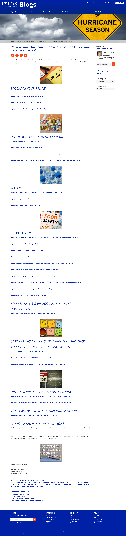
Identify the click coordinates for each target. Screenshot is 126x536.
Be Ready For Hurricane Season (29, 482)
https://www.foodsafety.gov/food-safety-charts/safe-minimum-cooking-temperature (35, 289)
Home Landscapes (51, 519)
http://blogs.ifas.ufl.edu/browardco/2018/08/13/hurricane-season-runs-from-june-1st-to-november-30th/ (41, 402)
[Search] (78, 3)
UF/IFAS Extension (38, 480)
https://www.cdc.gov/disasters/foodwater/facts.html (26, 205)
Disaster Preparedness (57, 482)
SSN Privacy (97, 517)
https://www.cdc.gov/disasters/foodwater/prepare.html (27, 199)
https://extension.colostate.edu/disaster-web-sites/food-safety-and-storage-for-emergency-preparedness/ (42, 263)
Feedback (72, 517)
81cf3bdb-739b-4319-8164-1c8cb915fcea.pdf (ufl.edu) (27, 96)
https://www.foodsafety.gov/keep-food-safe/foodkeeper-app (28, 295)
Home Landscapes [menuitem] (48, 12)
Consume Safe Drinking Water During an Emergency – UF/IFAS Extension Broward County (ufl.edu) (38, 192)
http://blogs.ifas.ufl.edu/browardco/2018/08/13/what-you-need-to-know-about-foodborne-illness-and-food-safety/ (44, 237)
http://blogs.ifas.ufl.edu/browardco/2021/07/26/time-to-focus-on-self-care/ (33, 357)
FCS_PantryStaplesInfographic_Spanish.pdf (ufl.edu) (26, 102)
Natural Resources (51, 517)
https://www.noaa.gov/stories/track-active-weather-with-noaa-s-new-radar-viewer (34, 415)
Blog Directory (97, 3)
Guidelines (73, 523)
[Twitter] (12, 522)
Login (71, 526)
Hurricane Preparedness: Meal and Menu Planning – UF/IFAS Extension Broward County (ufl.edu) (37, 154)
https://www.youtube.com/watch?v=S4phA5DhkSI (25, 244)
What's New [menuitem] (99, 12)
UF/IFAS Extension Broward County (24, 41)
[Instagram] (23, 522)
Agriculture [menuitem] (15, 12)
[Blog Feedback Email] (20, 522)
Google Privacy (98, 519)
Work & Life (49, 521)
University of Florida (100, 533)
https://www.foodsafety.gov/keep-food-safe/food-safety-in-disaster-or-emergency (35, 269)
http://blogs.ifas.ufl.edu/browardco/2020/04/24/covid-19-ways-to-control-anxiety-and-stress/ (38, 364)
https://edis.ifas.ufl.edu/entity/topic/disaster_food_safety (27, 250)
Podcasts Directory (75, 521)
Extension (21, 484)
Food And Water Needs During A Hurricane (36, 484)
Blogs (27, 4)
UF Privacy (97, 515)
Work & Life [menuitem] (65, 12)
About (83, 3)
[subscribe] (34, 519)
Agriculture (49, 515)
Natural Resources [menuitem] (32, 12)
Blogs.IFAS (99, 70)
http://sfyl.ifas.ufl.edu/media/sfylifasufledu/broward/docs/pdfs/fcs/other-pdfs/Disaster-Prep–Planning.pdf (41, 396)
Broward (41, 482)
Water (43, 486)
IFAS (106, 533)
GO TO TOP (63, 533)
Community (47, 482)
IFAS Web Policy (98, 521)
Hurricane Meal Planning (68, 484)
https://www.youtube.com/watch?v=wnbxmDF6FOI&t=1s (27, 147)
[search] (113, 63)
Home (89, 3)
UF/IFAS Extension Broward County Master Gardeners (26, 486)
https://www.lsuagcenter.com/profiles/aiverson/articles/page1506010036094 (33, 313)
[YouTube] (17, 522)
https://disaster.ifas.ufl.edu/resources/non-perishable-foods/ (28, 109)
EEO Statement (98, 523)
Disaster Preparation (22, 480)
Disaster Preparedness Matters (73, 482)
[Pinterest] (15, 522)
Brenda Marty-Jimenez (104, 48)
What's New (73, 525)
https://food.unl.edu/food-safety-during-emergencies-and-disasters (30, 256)
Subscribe (120, 2)
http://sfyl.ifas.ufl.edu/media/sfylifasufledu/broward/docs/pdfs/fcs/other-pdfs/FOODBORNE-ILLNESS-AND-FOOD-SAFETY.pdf (46, 282)
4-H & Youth (49, 523)
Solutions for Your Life (102, 72)
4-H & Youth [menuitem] (82, 12)
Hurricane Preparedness (82, 484)
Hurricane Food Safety (55, 484)
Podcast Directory (108, 3)
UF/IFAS (30, 480)
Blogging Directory (75, 519)
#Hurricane (17, 482)
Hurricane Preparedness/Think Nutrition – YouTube (25, 141)
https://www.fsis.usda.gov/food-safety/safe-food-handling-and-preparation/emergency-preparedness (40, 276)
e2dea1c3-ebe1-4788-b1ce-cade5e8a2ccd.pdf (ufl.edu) (27, 351)
